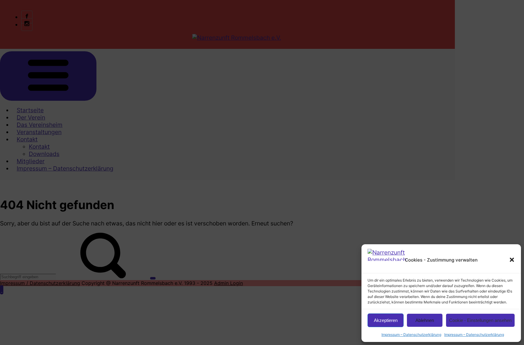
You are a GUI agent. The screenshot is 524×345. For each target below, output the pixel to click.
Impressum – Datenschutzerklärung (411, 334)
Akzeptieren (386, 320)
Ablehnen (424, 320)
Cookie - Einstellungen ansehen (480, 320)
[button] (512, 260)
